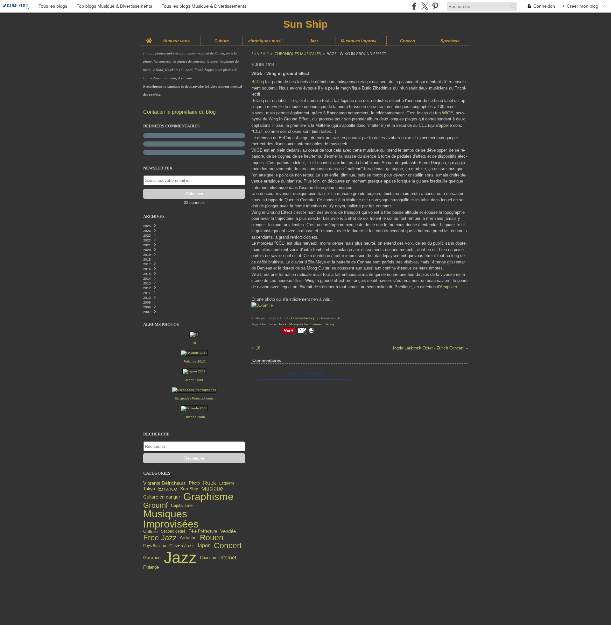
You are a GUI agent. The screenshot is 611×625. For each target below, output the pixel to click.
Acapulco (448, 286)
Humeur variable (179, 41)
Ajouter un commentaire (304, 373)
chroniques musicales (267, 41)
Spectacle (450, 41)
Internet (227, 557)
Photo (194, 483)
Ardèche (188, 537)
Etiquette (227, 483)
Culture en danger (161, 496)
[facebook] (414, 6)
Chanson (208, 558)
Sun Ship (189, 489)
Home (149, 38)
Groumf (155, 505)
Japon (204, 545)
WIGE (447, 113)
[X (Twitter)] (425, 6)
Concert (407, 41)
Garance (152, 558)
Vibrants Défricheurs (164, 483)
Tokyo (149, 489)
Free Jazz (160, 538)
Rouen (211, 538)
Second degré (173, 531)
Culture (221, 41)
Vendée (228, 531)
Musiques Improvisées (361, 41)
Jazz (314, 41)
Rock (209, 483)
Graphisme (208, 497)
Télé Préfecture (203, 531)
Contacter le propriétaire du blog (179, 112)
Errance (167, 489)
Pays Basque (154, 546)
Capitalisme (182, 505)
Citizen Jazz (181, 545)
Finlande (151, 567)
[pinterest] (435, 6)
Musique (212, 489)
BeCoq (257, 81)
